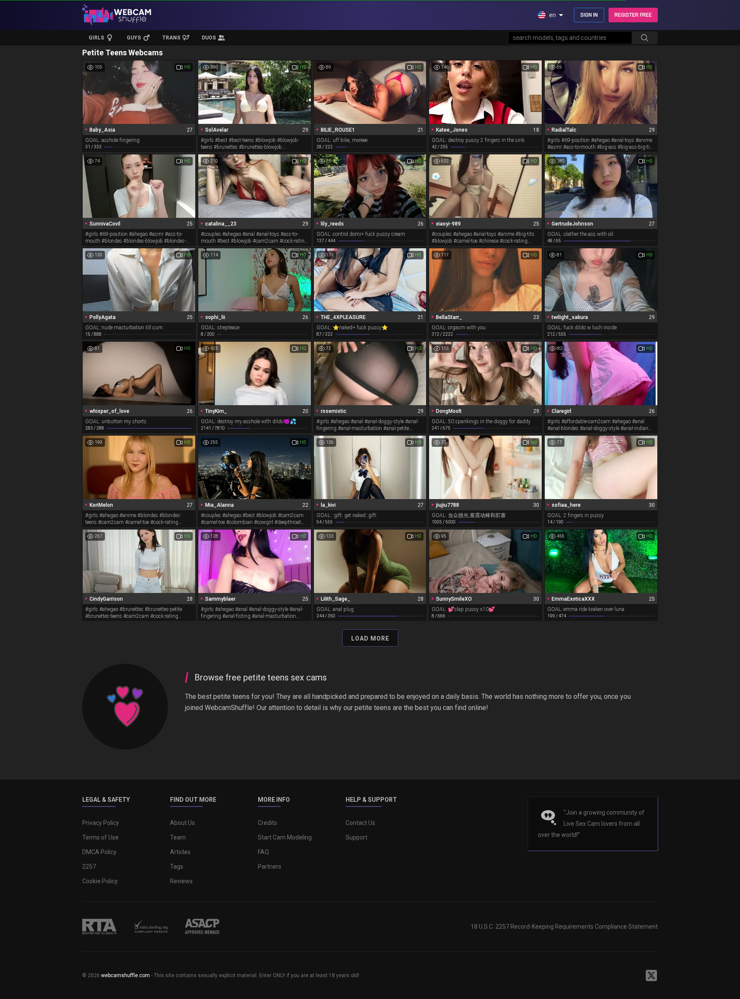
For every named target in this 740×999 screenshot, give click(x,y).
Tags (176, 867)
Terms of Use (100, 837)
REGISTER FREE (633, 15)
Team (178, 837)
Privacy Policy (100, 823)
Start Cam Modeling (285, 837)
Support (356, 837)
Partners (269, 867)
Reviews (181, 881)
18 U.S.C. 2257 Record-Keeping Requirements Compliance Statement (564, 926)
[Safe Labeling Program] (151, 926)
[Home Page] (116, 15)
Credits (267, 823)
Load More (370, 638)
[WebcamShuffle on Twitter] (651, 975)
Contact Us (360, 823)
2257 (89, 867)
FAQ (263, 852)
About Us (182, 823)
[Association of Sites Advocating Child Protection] (202, 926)
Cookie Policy (100, 881)
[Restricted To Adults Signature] (99, 926)
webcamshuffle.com (125, 975)
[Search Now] (644, 38)
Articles (180, 852)
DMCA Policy (99, 852)
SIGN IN (589, 15)
